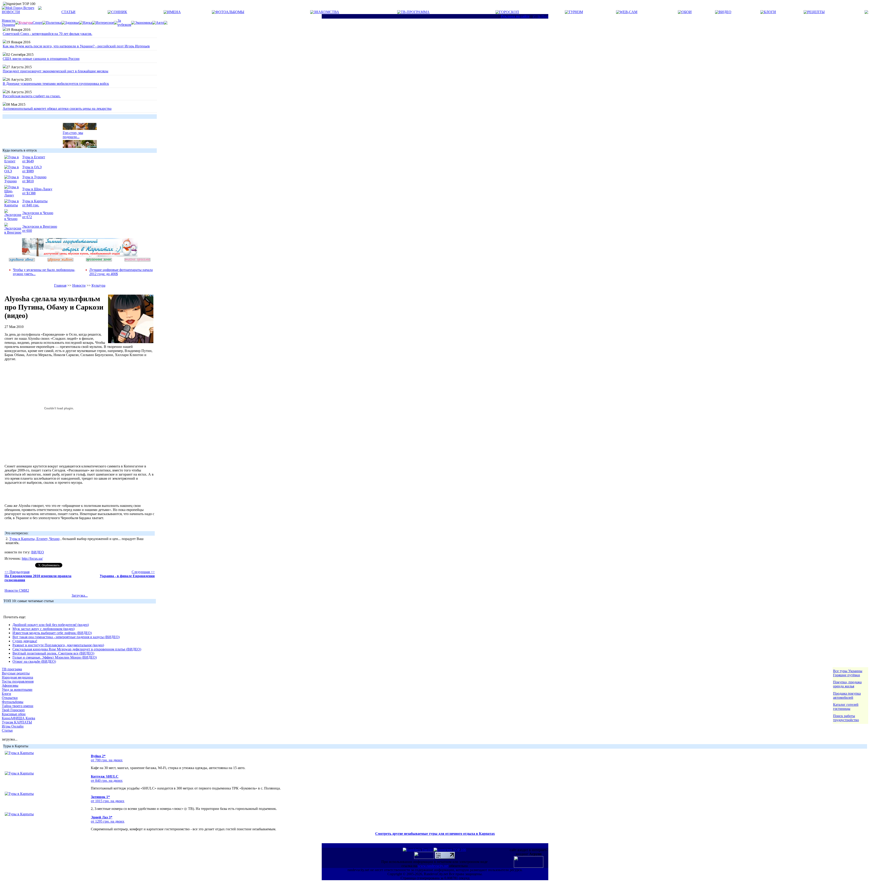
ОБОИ (687, 12)
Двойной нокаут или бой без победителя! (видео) (50, 625)
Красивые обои (14, 714)
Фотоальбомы (12, 702)
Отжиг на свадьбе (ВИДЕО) (34, 661)
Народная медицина (17, 677)
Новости (79, 285)
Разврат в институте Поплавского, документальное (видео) (58, 645)
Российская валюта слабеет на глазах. (32, 96)
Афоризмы (10, 685)
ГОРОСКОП (509, 12)
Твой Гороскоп (13, 710)
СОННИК (119, 12)
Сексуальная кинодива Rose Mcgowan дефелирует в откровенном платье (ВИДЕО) (76, 649)
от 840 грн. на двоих (107, 780)
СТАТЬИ (68, 12)
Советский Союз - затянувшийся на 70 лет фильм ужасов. (47, 34)
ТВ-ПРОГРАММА (415, 12)
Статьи (7, 730)
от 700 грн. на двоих (107, 760)
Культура (98, 285)
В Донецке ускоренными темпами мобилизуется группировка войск (56, 84)
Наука (87, 22)
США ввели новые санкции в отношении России (41, 59)
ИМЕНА (174, 12)
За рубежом (124, 23)
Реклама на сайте (515, 16)
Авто (160, 22)
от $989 (28, 171)
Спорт (37, 22)
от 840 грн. (30, 205)
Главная (60, 285)
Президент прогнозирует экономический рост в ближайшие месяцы (55, 71)
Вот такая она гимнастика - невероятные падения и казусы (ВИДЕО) (66, 637)
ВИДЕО (725, 12)
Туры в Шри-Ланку (37, 189)
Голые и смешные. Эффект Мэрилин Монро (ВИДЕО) (54, 657)
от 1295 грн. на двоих (107, 821)
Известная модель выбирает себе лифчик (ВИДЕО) (52, 633)
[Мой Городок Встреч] (80, 255)
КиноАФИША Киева (18, 718)
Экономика (143, 22)
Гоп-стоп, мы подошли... (73, 130)
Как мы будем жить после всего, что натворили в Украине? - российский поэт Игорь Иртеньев (76, 46)
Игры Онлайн (13, 726)
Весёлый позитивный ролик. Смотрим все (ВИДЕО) (53, 653)
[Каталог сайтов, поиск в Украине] (424, 858)
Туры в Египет (33, 157)
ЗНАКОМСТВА (326, 12)
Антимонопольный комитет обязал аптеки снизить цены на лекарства (57, 108)
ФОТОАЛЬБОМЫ (229, 12)
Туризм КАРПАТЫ (17, 722)
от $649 (28, 161)
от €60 (27, 230)
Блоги (6, 694)
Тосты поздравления (18, 681)
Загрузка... (80, 595)
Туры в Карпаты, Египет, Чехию (34, 539)
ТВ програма (12, 669)
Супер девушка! (24, 641)
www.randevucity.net (433, 866)
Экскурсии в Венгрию (39, 226)
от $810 (28, 181)
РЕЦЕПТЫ (816, 12)
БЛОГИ (770, 12)
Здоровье (72, 22)
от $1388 (29, 193)
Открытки (10, 698)
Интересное (105, 22)
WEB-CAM (628, 12)
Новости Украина (8, 23)
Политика (53, 22)
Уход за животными (17, 689)
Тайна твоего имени (17, 706)
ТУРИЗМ (575, 12)
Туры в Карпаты (35, 201)
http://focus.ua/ (32, 558)
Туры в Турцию (34, 177)
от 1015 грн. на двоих (107, 801)
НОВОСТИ (11, 12)
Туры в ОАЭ (32, 167)
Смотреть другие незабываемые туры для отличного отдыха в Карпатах (435, 834)
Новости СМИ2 (17, 590)
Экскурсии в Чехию (37, 213)
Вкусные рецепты (16, 673)
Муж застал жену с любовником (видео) (43, 629)
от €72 (27, 217)
